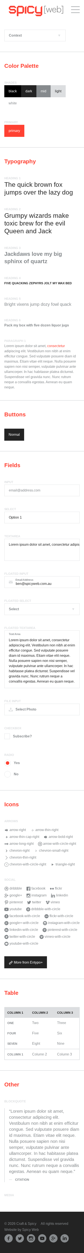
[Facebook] (8, 1238)
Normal (14, 434)
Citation (22, 1179)
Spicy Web (30, 1229)
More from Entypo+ (28, 962)
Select (10, 509)
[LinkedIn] (64, 1238)
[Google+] (53, 1238)
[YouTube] (42, 1238)
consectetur (56, 346)
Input (8, 482)
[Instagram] (31, 1238)
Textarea (12, 536)
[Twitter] (20, 1238)
